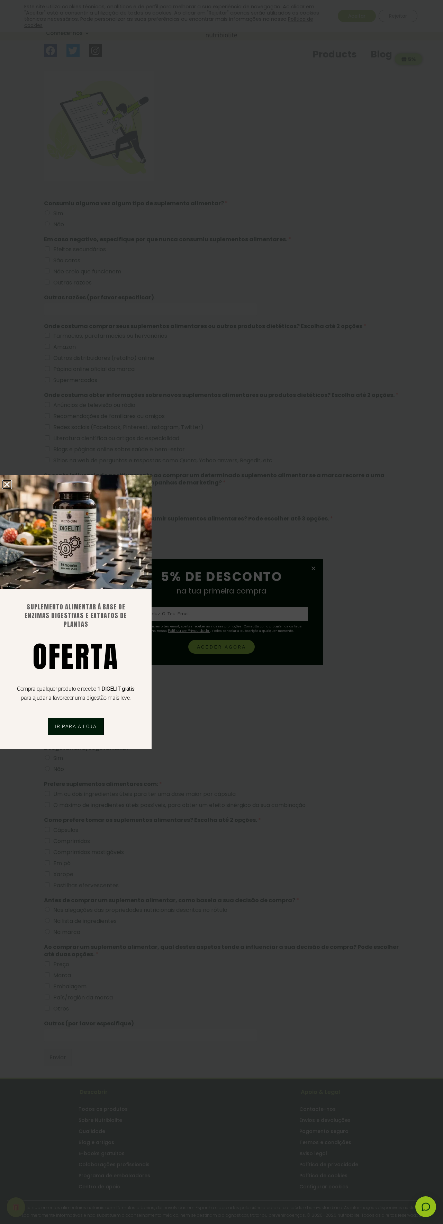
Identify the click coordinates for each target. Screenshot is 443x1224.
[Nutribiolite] (425, 1206)
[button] (7, 484)
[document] (221, 612)
